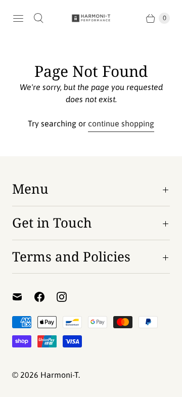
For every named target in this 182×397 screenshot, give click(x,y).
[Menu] (18, 18)
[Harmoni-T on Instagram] (68, 297)
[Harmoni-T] (91, 18)
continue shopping (121, 123)
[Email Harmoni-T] (23, 297)
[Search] (38, 18)
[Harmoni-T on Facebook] (45, 297)
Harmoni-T (59, 374)
